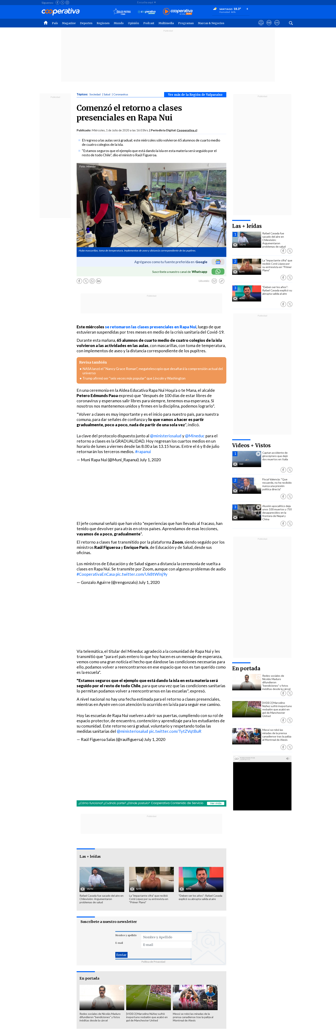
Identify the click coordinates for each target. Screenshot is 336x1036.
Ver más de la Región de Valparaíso (195, 95)
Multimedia (166, 23)
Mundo (119, 23)
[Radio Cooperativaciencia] (146, 12)
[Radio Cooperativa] (177, 12)
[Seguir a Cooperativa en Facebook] (58, 2)
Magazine (69, 23)
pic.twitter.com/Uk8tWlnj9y (141, 574)
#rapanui (143, 451)
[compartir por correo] (214, 281)
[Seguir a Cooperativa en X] (62, 2)
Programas (186, 23)
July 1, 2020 (150, 459)
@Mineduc (195, 435)
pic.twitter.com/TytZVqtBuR (175, 731)
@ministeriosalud (165, 435)
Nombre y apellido (126, 935)
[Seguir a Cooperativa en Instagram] (67, 2)
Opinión (133, 23)
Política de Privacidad (153, 961)
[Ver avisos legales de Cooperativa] (261, 26)
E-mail (119, 942)
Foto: (83, 166)
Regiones (103, 23)
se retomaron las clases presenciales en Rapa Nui (150, 326)
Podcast (148, 23)
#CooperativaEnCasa (96, 574)
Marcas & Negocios (211, 23)
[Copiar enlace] (221, 281)
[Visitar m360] (269, 26)
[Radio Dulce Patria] (122, 11)
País (55, 23)
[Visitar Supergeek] (277, 26)
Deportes (86, 23)
